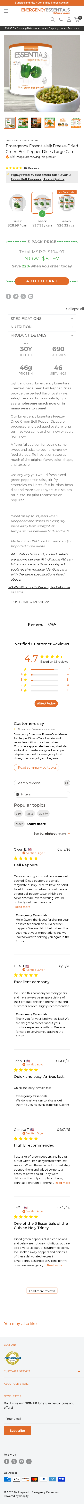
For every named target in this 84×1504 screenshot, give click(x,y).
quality (43, 813)
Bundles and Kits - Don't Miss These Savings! (42, 2)
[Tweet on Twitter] (23, 296)
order (19, 824)
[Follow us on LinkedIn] (29, 1461)
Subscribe (17, 1431)
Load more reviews (42, 1291)
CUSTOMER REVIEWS (31, 602)
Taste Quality (53, 179)
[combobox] (52, 833)
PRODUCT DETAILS (28, 335)
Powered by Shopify (16, 1496)
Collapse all (75, 309)
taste (29, 813)
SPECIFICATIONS (26, 318)
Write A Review (46, 703)
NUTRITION (21, 327)
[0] (76, 19)
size (18, 813)
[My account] (69, 19)
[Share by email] (30, 296)
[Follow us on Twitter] (14, 1461)
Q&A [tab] (52, 624)
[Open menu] (6, 11)
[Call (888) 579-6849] (60, 19)
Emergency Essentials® (22, 140)
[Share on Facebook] (8, 296)
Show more (36, 824)
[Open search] (53, 19)
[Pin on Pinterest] (16, 296)
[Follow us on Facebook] (6, 1461)
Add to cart (42, 281)
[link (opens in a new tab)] (12, 1352)
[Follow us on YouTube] (21, 1461)
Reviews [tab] (35, 624)
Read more (22, 907)
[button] (76, 19)
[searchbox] (38, 783)
